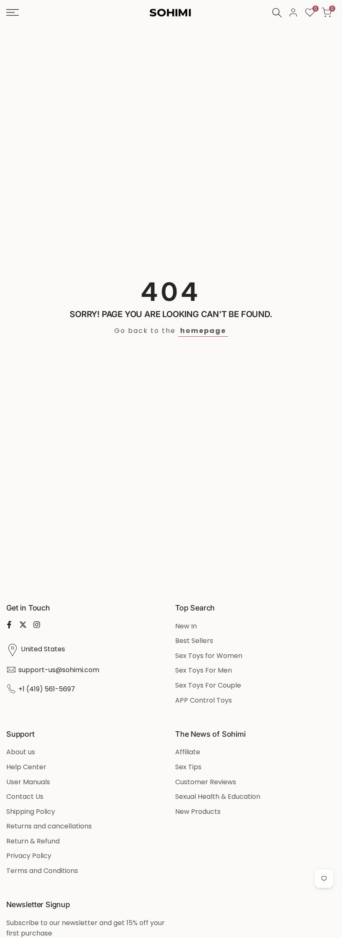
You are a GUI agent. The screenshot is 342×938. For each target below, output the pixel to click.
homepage (203, 330)
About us (20, 752)
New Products (198, 811)
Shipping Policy (30, 811)
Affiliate (187, 752)
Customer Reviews (205, 782)
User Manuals (28, 782)
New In (186, 626)
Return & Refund (33, 841)
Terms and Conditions (42, 870)
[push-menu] (12, 12)
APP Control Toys (203, 700)
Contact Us (24, 796)
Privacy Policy (28, 855)
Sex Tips (188, 767)
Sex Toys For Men (203, 670)
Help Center (26, 767)
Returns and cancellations (49, 826)
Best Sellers (194, 640)
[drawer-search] (277, 13)
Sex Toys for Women (208, 655)
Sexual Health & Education (217, 796)
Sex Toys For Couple (208, 685)
